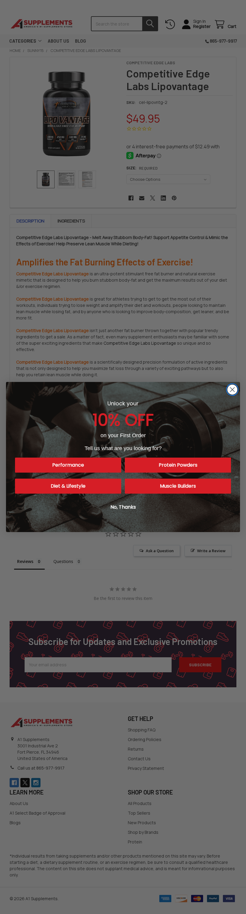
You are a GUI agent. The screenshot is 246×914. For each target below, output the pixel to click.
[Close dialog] (232, 389)
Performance (68, 465)
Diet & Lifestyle (68, 486)
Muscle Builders (178, 486)
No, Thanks (123, 507)
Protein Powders (178, 465)
